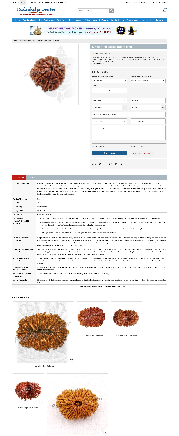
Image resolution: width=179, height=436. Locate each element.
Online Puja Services (46, 20)
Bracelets (78, 20)
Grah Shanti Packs (117, 20)
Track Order (146, 2)
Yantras (87, 20)
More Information (98, 64)
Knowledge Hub (147, 20)
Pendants (60, 20)
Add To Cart (110, 153)
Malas (69, 20)
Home (17, 20)
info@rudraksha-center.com (57, 2)
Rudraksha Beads (29, 20)
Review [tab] (32, 177)
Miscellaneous (132, 20)
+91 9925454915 (37, 2)
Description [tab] (19, 177)
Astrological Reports (100, 20)
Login (155, 2)
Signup (163, 2)
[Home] (36, 11)
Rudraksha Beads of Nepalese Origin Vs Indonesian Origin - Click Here (102, 286)
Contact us (160, 20)
